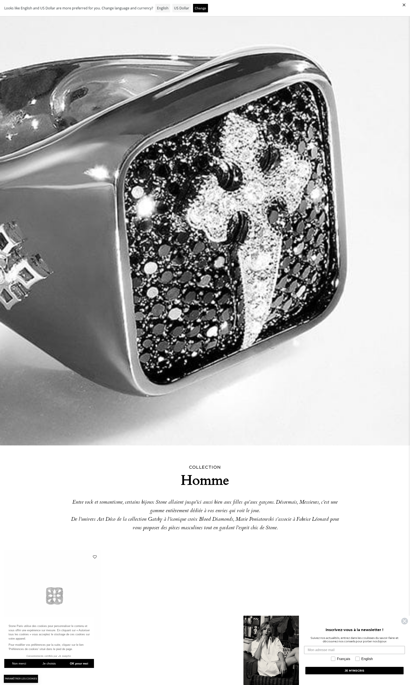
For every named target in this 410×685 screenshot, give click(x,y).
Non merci (19, 663)
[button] (94, 558)
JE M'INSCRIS (354, 670)
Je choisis (49, 663)
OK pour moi (79, 663)
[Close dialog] (404, 621)
